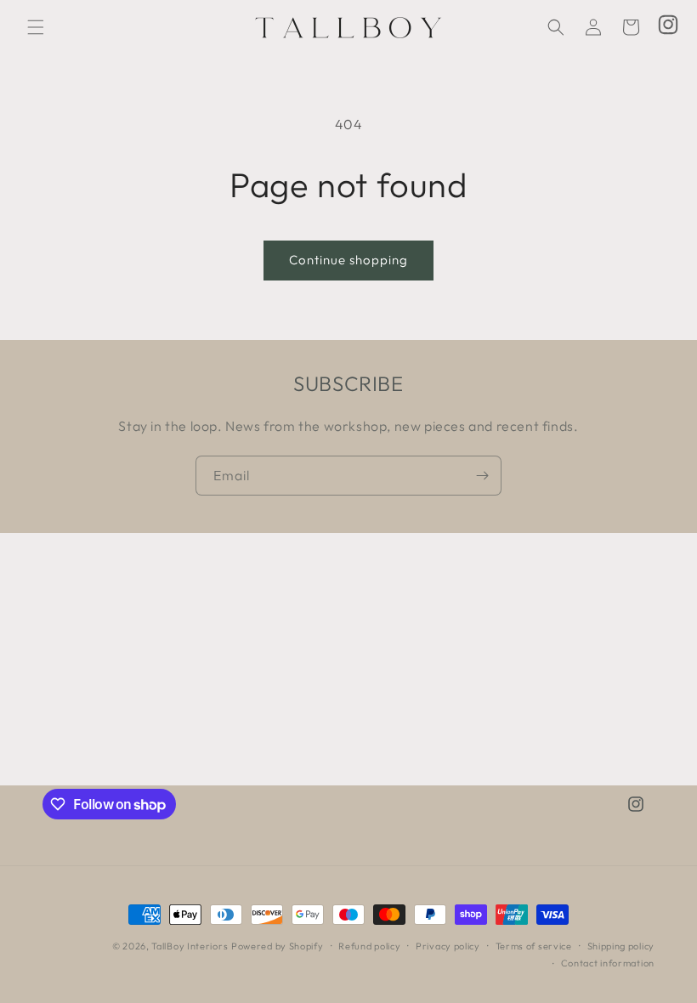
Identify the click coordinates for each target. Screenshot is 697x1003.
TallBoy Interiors (189, 946)
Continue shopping (348, 260)
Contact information (607, 963)
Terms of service (534, 946)
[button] (35, 27)
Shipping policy (621, 946)
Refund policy (369, 946)
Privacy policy (448, 946)
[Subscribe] (482, 476)
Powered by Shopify (277, 946)
